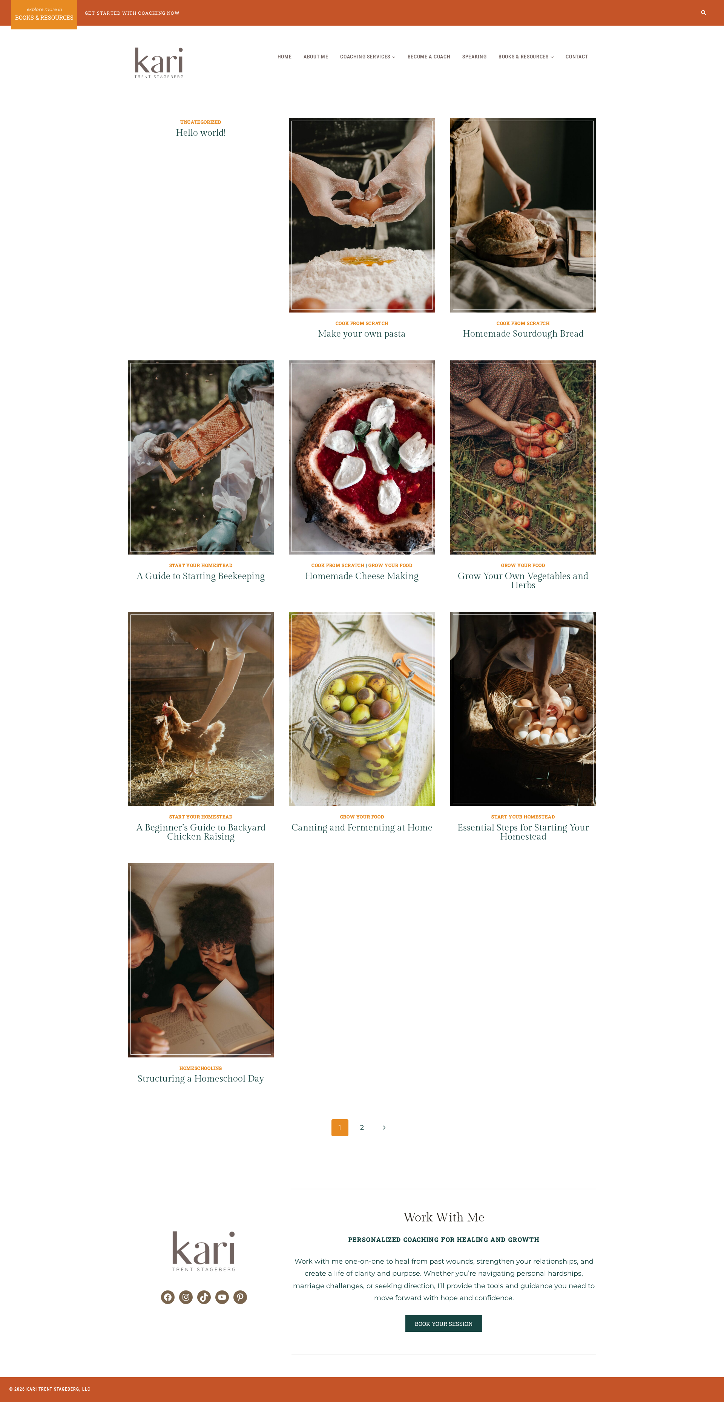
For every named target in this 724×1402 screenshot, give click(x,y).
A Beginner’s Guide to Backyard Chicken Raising (201, 832)
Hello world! (201, 133)
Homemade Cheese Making (362, 576)
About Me (316, 57)
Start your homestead (201, 565)
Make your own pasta (362, 334)
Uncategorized (200, 122)
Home (285, 57)
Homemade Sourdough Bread (523, 334)
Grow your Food (390, 565)
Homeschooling (200, 1068)
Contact (577, 57)
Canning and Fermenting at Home (362, 828)
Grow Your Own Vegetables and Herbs (523, 581)
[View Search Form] (703, 13)
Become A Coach (429, 57)
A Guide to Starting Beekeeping (201, 576)
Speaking (474, 57)
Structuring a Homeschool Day (201, 1079)
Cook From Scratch (362, 323)
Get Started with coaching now (132, 13)
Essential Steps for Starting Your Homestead (523, 832)
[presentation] (362, 215)
